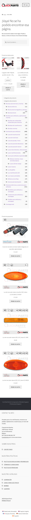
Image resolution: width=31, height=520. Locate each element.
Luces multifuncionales (14, 153)
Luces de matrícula (13, 137)
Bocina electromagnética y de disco (17, 109)
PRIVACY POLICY (6, 500)
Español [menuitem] (16, 516)
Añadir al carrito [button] (8, 88)
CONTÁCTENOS (8, 449)
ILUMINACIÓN (8, 479)
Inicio (5, 14)
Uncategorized (10, 204)
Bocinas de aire (12, 113)
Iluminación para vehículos (13, 131)
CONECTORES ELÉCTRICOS (11, 482)
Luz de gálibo (11, 170)
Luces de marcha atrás (14, 134)
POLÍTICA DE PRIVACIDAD (11, 467)
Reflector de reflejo (13, 179)
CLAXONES (7, 489)
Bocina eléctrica (12, 106)
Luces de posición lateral (14, 146)
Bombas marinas (12, 128)
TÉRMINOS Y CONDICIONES (11, 464)
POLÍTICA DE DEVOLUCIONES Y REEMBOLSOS (16, 461)
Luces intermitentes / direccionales (17, 150)
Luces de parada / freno (14, 140)
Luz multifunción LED (14, 173)
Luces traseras (12, 167)
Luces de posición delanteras (15, 143)
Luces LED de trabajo (15, 163)
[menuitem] (9, 511)
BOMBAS (6, 485)
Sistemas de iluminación (14, 182)
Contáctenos (5, 437)
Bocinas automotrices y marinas (14, 103)
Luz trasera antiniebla (14, 176)
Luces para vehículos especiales (16, 156)
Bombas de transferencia (15, 125)
